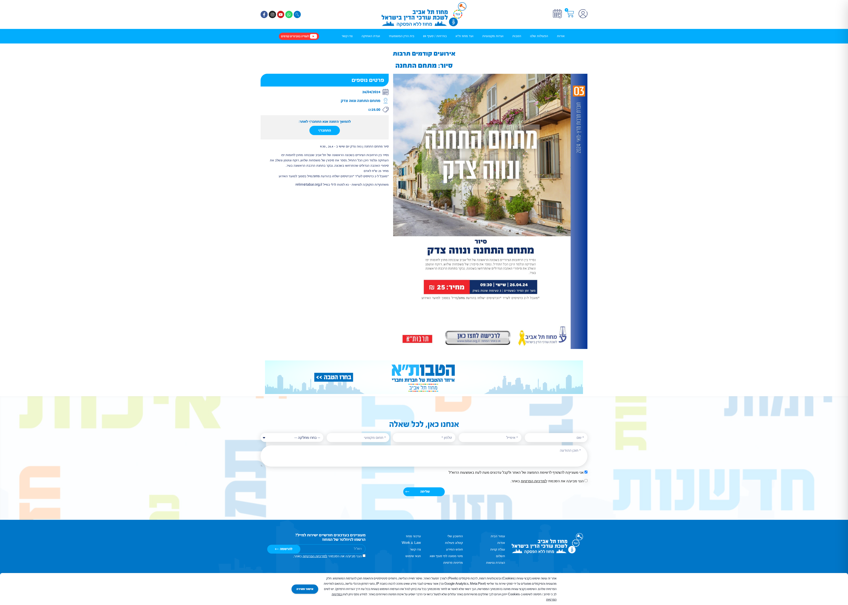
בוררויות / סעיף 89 (435, 36)
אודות (561, 36)
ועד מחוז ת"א (464, 36)
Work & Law (411, 543)
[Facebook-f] (264, 14)
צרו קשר (347, 36)
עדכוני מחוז (413, 536)
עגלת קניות (497, 549)
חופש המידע (454, 549)
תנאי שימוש (413, 556)
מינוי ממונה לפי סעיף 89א (446, 556)
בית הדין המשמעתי (401, 36)
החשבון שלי (455, 536)
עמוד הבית (498, 536)
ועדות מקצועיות (493, 36)
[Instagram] (272, 14)
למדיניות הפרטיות (534, 481)
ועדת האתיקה (371, 36)
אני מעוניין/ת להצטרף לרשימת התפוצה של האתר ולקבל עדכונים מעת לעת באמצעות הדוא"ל (516, 472)
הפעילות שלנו (539, 36)
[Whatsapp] (288, 14)
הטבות (516, 36)
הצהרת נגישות (495, 563)
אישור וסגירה (304, 589)
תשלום (500, 556)
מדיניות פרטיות (453, 563)
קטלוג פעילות (454, 543)
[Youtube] (280, 14)
